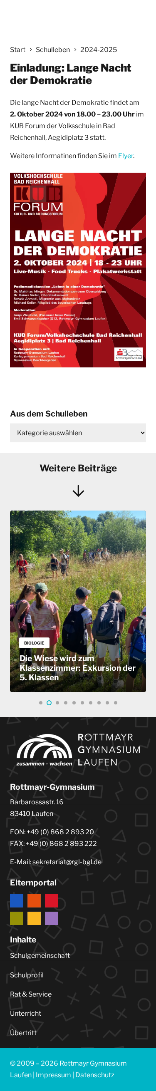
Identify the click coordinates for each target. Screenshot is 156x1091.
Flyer (125, 156)
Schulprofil (27, 975)
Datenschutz (94, 1075)
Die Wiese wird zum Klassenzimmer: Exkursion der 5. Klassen (78, 667)
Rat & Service (31, 994)
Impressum (53, 1075)
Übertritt (23, 1033)
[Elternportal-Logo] (78, 909)
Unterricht (25, 1013)
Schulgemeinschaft (40, 956)
